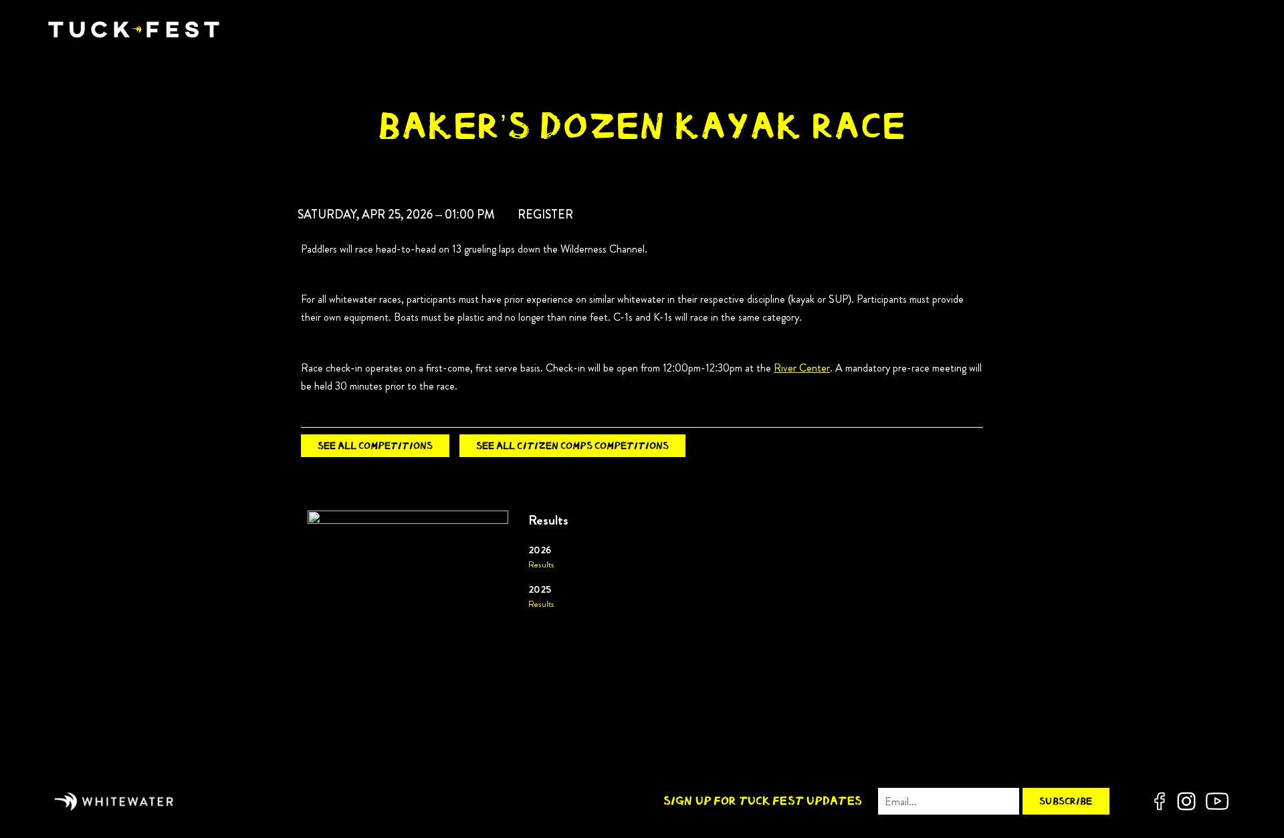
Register (545, 214)
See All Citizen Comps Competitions (572, 445)
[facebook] (1159, 801)
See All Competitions (375, 445)
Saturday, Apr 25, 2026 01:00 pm (396, 214)
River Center (802, 368)
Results (541, 564)
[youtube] (1217, 801)
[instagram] (1186, 801)
